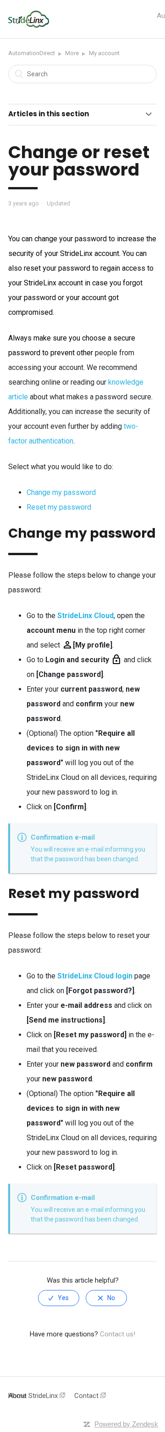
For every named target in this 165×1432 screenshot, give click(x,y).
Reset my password (59, 507)
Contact (87, 1396)
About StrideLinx (34, 1396)
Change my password (61, 492)
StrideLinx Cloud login (94, 976)
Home (17, 1396)
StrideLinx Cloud (85, 615)
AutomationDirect (31, 53)
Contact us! (117, 1334)
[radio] (58, 1298)
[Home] (28, 25)
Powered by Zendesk (126, 1424)
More (72, 53)
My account (104, 53)
